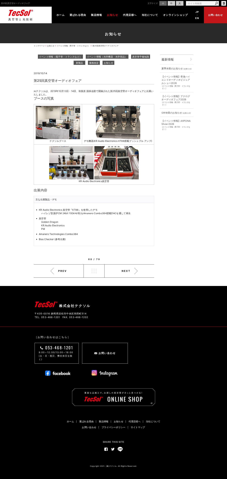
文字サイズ (153, 3)
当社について (150, 14)
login (223, 3)
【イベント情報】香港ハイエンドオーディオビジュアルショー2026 (176, 79)
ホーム (61, 14)
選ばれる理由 (78, 14)
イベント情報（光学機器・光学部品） (107, 56)
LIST (94, 271)
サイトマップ (138, 427)
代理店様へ (130, 14)
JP (197, 11)
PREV (62, 271)
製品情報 (96, 14)
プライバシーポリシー (113, 427)
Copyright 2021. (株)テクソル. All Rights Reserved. (113, 466)
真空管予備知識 (140, 56)
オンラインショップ (175, 14)
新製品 (79, 62)
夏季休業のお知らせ (172, 68)
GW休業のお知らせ (172, 112)
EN (197, 18)
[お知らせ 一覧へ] (191, 59)
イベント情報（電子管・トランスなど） (60, 56)
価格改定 (94, 62)
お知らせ (112, 14)
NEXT (126, 271)
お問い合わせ (215, 14)
